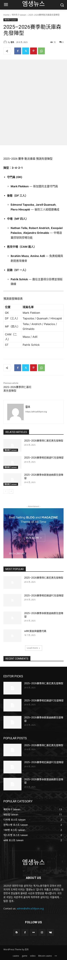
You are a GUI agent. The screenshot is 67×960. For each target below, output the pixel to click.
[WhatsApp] (41, 51)
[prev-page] (5, 491)
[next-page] (11, 491)
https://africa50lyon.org (36, 411)
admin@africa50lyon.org (30, 908)
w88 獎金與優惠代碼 (35, 631)
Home (6, 14)
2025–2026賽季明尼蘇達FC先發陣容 (44, 457)
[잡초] (5, 42)
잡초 (12, 42)
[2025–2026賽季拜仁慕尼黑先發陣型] (12, 445)
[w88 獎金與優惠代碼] (12, 635)
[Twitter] (25, 51)
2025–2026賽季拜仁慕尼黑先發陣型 (43, 440)
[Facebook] (17, 51)
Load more (32, 647)
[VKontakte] (50, 932)
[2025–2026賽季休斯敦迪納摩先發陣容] (12, 479)
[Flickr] (33, 932)
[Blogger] (16, 932)
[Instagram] (42, 932)
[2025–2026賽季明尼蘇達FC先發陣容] (12, 462)
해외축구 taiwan (19, 14)
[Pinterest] (33, 51)
